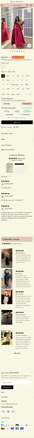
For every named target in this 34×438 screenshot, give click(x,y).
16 (3, 76)
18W (8, 80)
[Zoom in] (29, 46)
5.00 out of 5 (21, 158)
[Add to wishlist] (29, 10)
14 (13, 76)
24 (21, 85)
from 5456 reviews (16, 244)
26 (23, 89)
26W (28, 89)
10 (22, 80)
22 (3, 89)
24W (26, 85)
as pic (3, 67)
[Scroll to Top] (31, 429)
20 (23, 76)
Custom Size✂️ (27, 103)
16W (8, 76)
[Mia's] (17, 5)
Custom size (14, 85)
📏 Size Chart (6, 103)
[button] (31, 5)
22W (8, 89)
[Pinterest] (3, 412)
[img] (5, 181)
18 (3, 80)
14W (18, 76)
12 (26, 80)
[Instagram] (13, 412)
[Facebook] (8, 412)
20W (27, 76)
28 (13, 89)
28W (18, 89)
